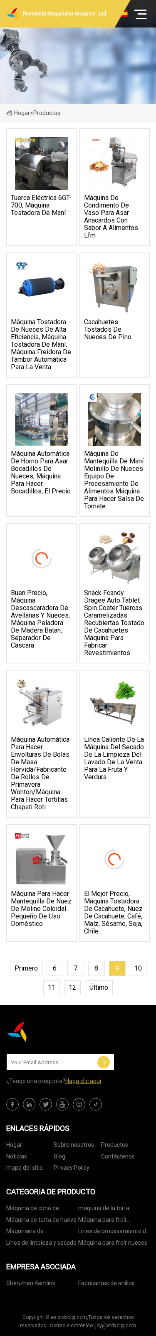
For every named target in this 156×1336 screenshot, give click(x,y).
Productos (114, 1144)
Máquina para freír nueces (112, 1242)
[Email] (103, 1062)
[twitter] (46, 1104)
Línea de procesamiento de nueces (113, 1232)
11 (51, 987)
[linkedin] (29, 1104)
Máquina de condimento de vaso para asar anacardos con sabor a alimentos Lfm (111, 216)
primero (26, 968)
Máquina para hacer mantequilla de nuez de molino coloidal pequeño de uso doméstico (41, 909)
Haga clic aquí (83, 1081)
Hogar (22, 113)
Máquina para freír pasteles (102, 1221)
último (98, 987)
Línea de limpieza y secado (41, 1242)
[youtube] (62, 1104)
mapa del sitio (24, 1167)
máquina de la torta (103, 1208)
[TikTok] (95, 1104)
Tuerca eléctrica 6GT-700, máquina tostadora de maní (41, 205)
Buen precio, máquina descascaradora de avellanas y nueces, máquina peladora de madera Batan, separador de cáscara (40, 619)
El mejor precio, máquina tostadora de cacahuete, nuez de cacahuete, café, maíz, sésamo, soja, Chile (113, 912)
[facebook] (12, 1104)
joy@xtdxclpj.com (115, 1325)
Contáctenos (118, 1156)
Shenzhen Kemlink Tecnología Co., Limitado (38, 1284)
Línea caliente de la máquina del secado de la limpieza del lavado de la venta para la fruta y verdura (114, 758)
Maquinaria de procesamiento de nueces (40, 1232)
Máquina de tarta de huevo (41, 1219)
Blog (59, 1156)
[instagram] (79, 1104)
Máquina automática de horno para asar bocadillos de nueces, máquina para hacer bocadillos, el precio (41, 472)
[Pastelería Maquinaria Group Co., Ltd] (47, 1031)
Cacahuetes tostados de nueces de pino (107, 329)
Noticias (16, 1156)
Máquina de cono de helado (32, 1209)
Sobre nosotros (74, 1144)
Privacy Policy (71, 1167)
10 (138, 968)
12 (72, 987)
